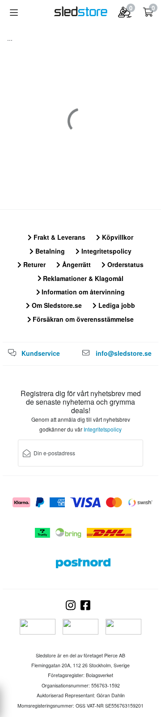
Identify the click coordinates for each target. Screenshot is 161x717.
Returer (33, 264)
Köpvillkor (116, 237)
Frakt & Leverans (58, 237)
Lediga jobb (116, 305)
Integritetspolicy (105, 250)
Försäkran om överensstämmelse (82, 319)
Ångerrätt (75, 264)
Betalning (49, 250)
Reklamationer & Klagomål (82, 278)
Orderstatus (125, 264)
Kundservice (40, 353)
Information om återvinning (82, 291)
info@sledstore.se (124, 353)
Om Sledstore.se (56, 305)
